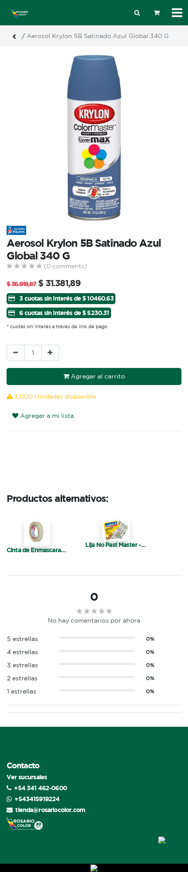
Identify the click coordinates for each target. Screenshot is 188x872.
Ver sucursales (27, 777)
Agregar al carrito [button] (97, 376)
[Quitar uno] (15, 353)
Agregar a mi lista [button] (46, 415)
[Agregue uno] (50, 353)
